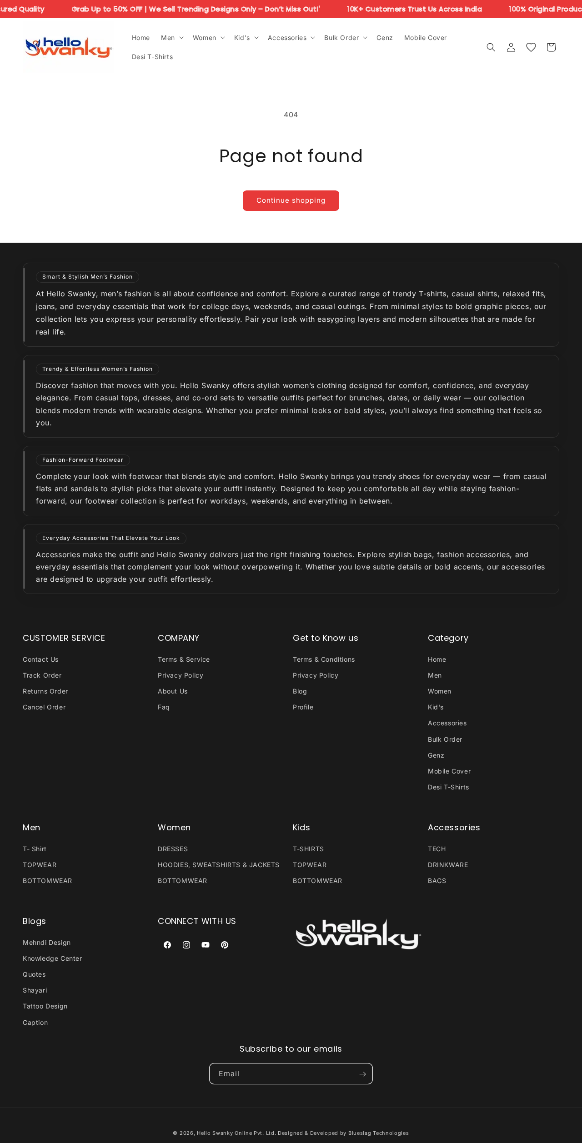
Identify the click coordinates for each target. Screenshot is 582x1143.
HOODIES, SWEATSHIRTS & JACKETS (219, 864)
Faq (164, 707)
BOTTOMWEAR (47, 880)
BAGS (437, 880)
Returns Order (45, 690)
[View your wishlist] (531, 47)
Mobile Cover (449, 770)
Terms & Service (184, 659)
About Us (173, 690)
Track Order (42, 675)
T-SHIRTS (308, 848)
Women (440, 690)
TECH (437, 848)
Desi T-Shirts (448, 787)
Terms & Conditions (324, 659)
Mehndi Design (47, 942)
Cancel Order (44, 707)
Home (437, 659)
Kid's (436, 707)
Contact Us (41, 659)
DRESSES (173, 848)
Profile (303, 707)
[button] (171, 37)
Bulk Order (445, 739)
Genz (436, 755)
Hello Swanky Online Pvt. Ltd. (236, 1133)
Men (435, 675)
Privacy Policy (180, 675)
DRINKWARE (448, 864)
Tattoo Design (45, 1006)
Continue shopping (291, 200)
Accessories (447, 723)
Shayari (35, 990)
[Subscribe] (362, 1074)
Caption (35, 1022)
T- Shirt (35, 848)
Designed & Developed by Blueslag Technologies (343, 1133)
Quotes (34, 974)
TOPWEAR (39, 864)
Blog (300, 690)
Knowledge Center (52, 958)
